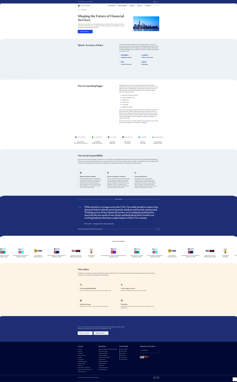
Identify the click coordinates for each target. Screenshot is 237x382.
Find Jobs (131, 5)
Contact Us (148, 5)
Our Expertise (111, 5)
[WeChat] (158, 377)
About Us (139, 5)
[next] (158, 229)
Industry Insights (122, 5)
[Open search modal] (155, 5)
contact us (144, 122)
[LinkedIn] (155, 377)
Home (79, 9)
